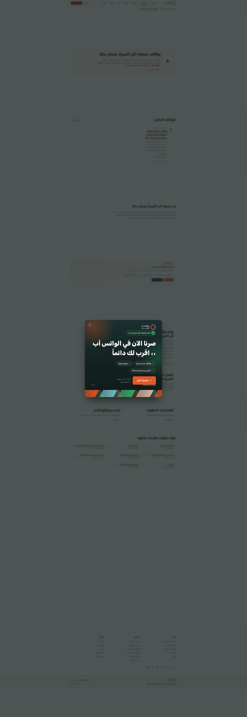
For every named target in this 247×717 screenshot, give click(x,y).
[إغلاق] (89, 324)
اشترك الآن (142, 380)
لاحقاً (93, 385)
